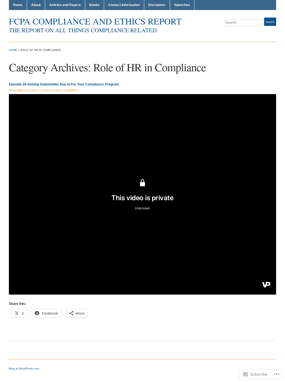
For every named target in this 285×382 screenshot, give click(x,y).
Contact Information (124, 5)
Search (270, 21)
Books (94, 5)
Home (18, 5)
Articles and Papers (65, 5)
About (36, 5)
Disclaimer (157, 5)
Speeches (182, 5)
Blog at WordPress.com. (24, 368)
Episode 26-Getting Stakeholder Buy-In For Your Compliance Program (64, 84)
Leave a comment (64, 90)
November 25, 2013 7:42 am (29, 90)
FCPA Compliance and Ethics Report (95, 21)
